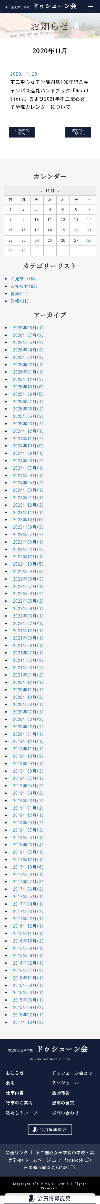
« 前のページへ (21, 132)
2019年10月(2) (28, 756)
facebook (74, 1160)
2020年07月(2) (28, 712)
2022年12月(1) (28, 557)
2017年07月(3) (28, 882)
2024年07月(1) (28, 468)
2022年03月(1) (28, 616)
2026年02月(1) (28, 365)
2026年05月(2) (28, 342)
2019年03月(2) (28, 801)
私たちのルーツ (21, 1113)
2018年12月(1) (28, 815)
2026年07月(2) (28, 335)
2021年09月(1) (28, 638)
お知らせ (15, 1073)
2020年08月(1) (28, 704)
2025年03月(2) (28, 424)
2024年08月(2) (28, 461)
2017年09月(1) (28, 875)
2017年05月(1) (28, 897)
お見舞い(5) (23, 279)
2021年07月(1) (28, 653)
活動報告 (61, 1093)
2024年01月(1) (28, 498)
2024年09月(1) (28, 453)
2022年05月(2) (28, 601)
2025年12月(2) (28, 379)
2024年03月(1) (28, 490)
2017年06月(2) (28, 889)
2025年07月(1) (28, 402)
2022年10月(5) (28, 564)
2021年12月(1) (28, 631)
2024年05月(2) (28, 483)
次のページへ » (78, 132)
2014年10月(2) (28, 1022)
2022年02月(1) (28, 623)
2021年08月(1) (28, 645)
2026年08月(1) (28, 328)
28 (89, 240)
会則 (10, 1083)
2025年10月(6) (28, 387)
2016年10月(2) (28, 941)
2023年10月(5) (28, 520)
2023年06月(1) (28, 542)
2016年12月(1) (28, 926)
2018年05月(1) (28, 838)
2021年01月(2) (28, 675)
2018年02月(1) (28, 852)
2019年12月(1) (28, 741)
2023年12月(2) (28, 505)
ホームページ (37, 1160)
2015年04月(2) (28, 1007)
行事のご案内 (19, 1103)
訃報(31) (20, 301)
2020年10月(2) (28, 697)
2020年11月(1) (28, 690)
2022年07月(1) (28, 586)
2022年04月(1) (28, 608)
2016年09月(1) (28, 948)
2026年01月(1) (28, 372)
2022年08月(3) (28, 579)
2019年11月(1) (28, 749)
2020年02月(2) (28, 727)
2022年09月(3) (28, 572)
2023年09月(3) (28, 527)
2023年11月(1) (28, 513)
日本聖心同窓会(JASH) (47, 1168)
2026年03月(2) (28, 357)
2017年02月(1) (28, 919)
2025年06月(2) (28, 409)
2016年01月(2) (28, 970)
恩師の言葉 (63, 1103)
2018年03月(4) (28, 845)
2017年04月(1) (28, 904)
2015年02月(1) (28, 1015)
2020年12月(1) (28, 682)
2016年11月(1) (28, 934)
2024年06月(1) (28, 476)
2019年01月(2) (28, 808)
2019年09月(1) (28, 764)
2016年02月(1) (28, 963)
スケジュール (65, 1083)
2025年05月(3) (28, 416)
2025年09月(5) (28, 394)
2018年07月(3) (28, 830)
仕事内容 (15, 1093)
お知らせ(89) (24, 286)
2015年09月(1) (28, 985)
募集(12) (20, 294)
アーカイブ (50, 314)
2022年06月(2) (28, 594)
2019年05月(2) (28, 786)
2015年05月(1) (28, 1000)
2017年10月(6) (28, 867)
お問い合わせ (65, 1113)
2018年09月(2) (28, 823)
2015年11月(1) (28, 978)
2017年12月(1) (28, 860)
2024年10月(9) (28, 446)
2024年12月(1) (28, 431)
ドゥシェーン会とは (72, 1073)
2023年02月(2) (28, 549)
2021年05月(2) (28, 660)
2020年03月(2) (28, 719)
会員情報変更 (53, 1130)
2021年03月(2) (28, 667)
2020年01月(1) (28, 734)
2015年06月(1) (28, 993)
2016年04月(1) (28, 956)
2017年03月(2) (28, 911)
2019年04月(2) (28, 793)
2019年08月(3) (28, 771)
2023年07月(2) (28, 535)
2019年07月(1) (28, 778)
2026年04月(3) (28, 350)
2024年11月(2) (28, 439)
